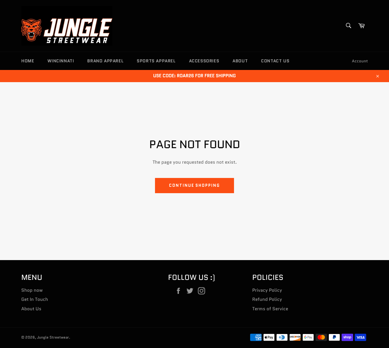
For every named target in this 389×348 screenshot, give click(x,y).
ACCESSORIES (204, 61)
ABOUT (240, 61)
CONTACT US (275, 61)
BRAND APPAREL (105, 61)
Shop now (32, 290)
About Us (31, 308)
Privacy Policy (267, 290)
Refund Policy (267, 299)
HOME (27, 61)
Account (360, 61)
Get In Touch (34, 299)
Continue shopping (194, 185)
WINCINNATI (60, 61)
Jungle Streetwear (53, 337)
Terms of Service (270, 308)
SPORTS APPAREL (156, 61)
